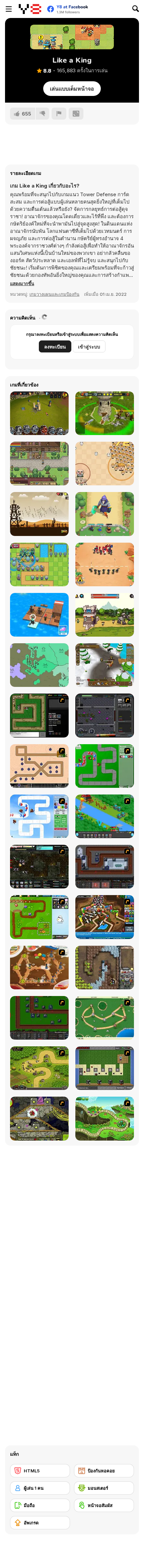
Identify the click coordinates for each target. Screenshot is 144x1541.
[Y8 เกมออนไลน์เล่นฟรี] (30, 9)
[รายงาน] (59, 114)
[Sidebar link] (8, 9)
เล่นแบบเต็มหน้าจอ (72, 88)
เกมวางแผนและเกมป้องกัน (54, 294)
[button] (22, 283)
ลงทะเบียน (55, 346)
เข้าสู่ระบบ (89, 346)
